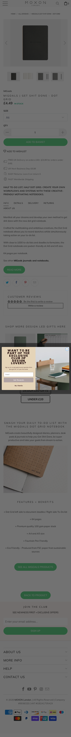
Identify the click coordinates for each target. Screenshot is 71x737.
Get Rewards (18, 380)
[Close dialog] (67, 349)
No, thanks (19, 386)
